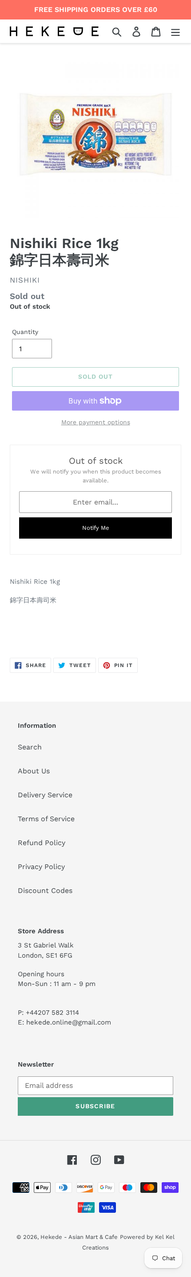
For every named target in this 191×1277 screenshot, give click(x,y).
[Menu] (175, 31)
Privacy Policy (41, 866)
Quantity (25, 331)
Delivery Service (45, 795)
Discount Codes (45, 890)
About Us (34, 771)
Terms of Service (46, 819)
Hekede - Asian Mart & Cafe (79, 1237)
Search (30, 747)
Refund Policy (41, 842)
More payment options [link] (95, 422)
